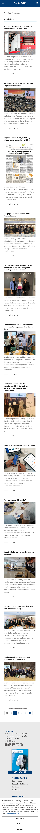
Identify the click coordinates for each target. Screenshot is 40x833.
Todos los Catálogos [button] (20, 784)
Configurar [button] (20, 818)
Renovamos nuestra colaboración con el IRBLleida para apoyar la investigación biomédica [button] (18, 267)
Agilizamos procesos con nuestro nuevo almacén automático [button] (18, 27)
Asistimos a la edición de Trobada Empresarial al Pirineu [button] (18, 84)
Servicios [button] (15, 787)
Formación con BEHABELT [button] (15, 500)
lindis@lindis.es (10, 741)
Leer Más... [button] (13, 74)
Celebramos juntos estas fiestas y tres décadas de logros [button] (18, 607)
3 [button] (21, 713)
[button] (20, 3)
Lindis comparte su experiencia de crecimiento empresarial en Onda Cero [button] (18, 326)
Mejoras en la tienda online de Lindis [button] (19, 445)
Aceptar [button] (20, 829)
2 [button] (18, 713)
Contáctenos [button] (17, 790)
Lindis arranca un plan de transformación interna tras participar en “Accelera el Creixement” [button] (16, 387)
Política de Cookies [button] (12, 814)
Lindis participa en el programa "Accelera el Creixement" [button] (17, 658)
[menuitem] (20, 781)
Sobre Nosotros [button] (18, 781)
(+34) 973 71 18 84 (12, 739)
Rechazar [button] (20, 824)
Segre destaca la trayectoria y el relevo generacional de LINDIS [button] (18, 139)
